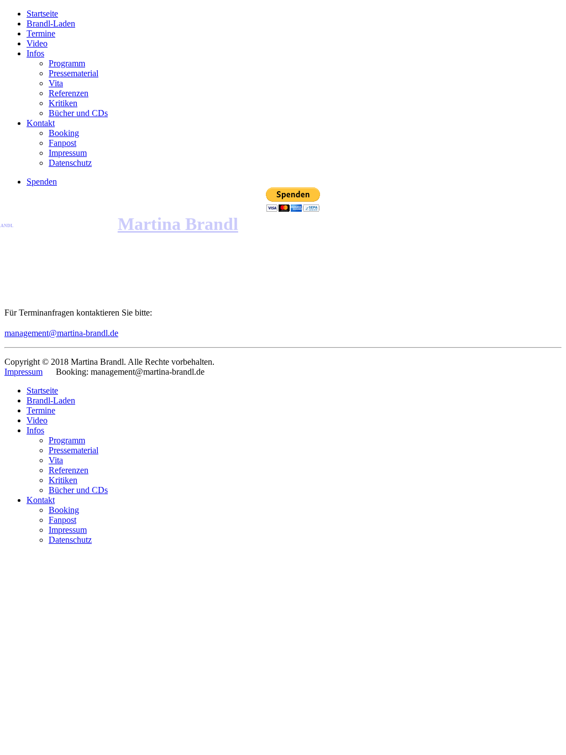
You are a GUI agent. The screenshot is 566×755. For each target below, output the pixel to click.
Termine (41, 33)
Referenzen (68, 93)
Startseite (42, 13)
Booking (64, 133)
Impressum (68, 153)
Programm (67, 63)
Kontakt (41, 123)
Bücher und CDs (78, 113)
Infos (35, 53)
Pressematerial (73, 73)
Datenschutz (70, 162)
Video (37, 43)
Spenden (42, 181)
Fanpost (62, 143)
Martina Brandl (178, 224)
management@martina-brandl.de (61, 333)
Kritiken (63, 103)
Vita (56, 83)
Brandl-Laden (51, 23)
